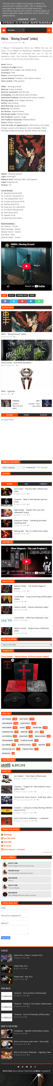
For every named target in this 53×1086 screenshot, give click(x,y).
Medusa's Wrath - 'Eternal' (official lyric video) (31, 607)
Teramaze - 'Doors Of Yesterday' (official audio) (31, 1014)
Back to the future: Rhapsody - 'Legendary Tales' (32, 1052)
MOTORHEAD (6, 719)
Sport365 (7, 842)
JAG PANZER (6, 745)
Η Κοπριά (7, 846)
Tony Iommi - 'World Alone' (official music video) (25, 656)
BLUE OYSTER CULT (8, 749)
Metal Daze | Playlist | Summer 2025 (28, 955)
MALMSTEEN (37, 727)
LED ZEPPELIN (7, 736)
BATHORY (42, 745)
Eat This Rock (9, 838)
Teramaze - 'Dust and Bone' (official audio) (30, 993)
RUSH (37, 732)
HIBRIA (32, 295)
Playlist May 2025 (20, 966)
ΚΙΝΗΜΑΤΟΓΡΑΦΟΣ (24, 745)
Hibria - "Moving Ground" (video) (13, 334)
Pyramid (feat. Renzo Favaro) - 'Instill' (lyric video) (33, 797)
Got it (33, 19)
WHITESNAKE (6, 727)
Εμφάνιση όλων (47, 852)
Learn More (23, 19)
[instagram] (35, 1067)
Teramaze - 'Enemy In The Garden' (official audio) (33, 1004)
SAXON (22, 727)
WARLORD (24, 732)
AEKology (8, 835)
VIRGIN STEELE (28, 749)
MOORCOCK (6, 753)
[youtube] (27, 1067)
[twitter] (22, 1067)
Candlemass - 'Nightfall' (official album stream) (31, 1031)
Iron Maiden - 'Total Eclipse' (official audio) (30, 776)
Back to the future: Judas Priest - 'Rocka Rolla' (31, 1042)
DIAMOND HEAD (7, 732)
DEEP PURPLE (24, 719)
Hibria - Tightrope (8, 391)
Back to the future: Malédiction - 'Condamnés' (31, 818)
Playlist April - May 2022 (23, 977)
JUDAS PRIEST (25, 723)
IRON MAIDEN (7, 723)
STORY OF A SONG (27, 740)
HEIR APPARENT (7, 740)
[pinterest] (31, 1067)
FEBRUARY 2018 (22, 295)
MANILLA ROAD (40, 736)
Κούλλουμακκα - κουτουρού (14, 849)
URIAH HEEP (23, 736)
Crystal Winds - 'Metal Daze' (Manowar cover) (31, 618)
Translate (43, 467)
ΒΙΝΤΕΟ (11, 295)
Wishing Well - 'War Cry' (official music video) (31, 531)
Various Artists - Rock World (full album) (16, 363)
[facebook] (18, 1067)
